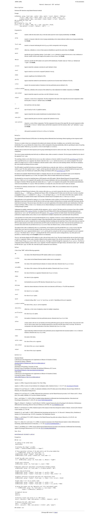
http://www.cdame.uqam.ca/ (38, 363)
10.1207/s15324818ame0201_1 (52, 423)
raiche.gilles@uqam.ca (20, 377)
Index (55, 512)
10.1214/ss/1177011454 (72, 386)
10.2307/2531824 (19, 419)
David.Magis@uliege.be (21, 370)
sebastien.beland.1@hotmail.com (23, 363)
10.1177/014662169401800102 (48, 428)
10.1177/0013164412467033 (45, 400)
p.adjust (30, 211)
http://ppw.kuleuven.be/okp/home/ (35, 370)
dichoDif (26, 434)
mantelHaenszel (74, 159)
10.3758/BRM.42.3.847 (58, 404)
